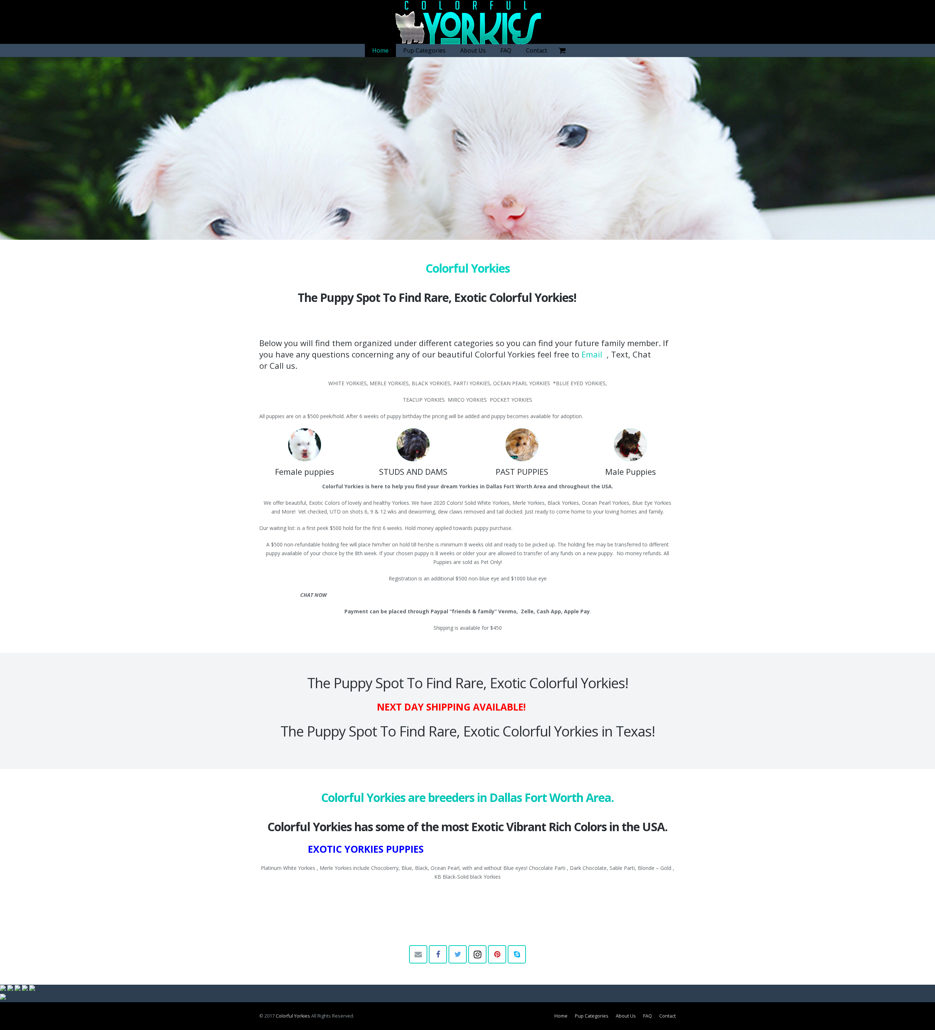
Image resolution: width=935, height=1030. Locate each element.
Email (592, 354)
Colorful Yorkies (293, 1016)
